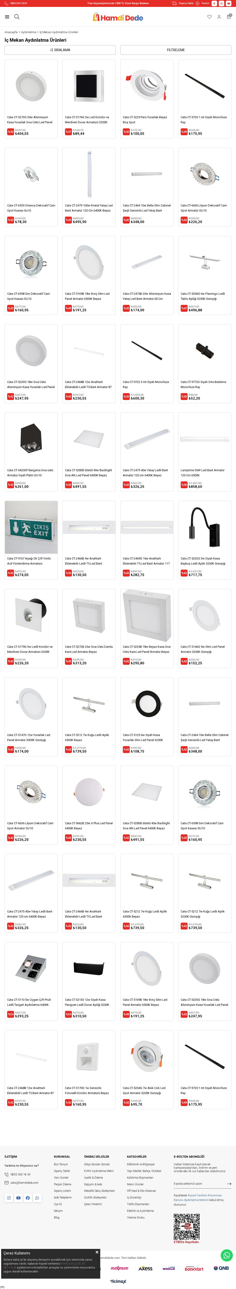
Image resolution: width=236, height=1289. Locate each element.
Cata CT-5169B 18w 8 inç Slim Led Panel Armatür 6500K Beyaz (87, 296)
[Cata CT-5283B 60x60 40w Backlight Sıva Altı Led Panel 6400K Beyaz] (89, 439)
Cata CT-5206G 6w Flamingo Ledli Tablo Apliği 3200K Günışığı (203, 296)
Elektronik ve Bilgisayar (141, 1164)
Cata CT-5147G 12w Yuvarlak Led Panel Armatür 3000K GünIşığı (28, 737)
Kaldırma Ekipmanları (140, 1177)
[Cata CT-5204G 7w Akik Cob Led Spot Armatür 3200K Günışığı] (147, 1056)
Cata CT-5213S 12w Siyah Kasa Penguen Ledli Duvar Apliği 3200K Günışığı (87, 1002)
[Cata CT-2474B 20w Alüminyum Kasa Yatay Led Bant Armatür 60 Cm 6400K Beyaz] (147, 262)
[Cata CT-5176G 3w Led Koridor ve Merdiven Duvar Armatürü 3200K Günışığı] (89, 86)
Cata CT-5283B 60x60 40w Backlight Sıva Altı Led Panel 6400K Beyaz (88, 472)
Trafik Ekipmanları (138, 1204)
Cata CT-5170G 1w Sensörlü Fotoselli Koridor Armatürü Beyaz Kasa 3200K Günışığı (87, 1091)
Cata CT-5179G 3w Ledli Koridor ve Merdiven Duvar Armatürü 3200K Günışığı (30, 649)
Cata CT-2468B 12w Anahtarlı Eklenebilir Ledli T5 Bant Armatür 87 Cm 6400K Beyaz (88, 385)
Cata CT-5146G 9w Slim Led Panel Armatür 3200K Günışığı (203, 649)
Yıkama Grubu (136, 1217)
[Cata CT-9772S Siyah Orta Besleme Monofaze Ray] (204, 350)
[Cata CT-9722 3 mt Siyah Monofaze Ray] (147, 350)
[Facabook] (28, 1198)
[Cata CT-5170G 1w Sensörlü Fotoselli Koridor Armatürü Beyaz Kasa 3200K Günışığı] (89, 1056)
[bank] (118, 1268)
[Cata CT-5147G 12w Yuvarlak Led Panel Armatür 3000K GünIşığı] (31, 703)
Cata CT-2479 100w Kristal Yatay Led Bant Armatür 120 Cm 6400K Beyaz (89, 208)
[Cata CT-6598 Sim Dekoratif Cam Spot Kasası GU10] (31, 262)
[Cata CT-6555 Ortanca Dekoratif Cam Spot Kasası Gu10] (31, 174)
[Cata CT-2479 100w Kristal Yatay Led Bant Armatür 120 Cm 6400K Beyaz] (89, 174)
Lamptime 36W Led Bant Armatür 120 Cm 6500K (202, 472)
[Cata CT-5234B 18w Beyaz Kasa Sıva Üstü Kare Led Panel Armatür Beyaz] (147, 615)
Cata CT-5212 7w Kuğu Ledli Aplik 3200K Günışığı (203, 914)
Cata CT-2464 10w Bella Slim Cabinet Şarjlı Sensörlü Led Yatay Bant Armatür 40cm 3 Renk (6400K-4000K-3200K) (147, 208)
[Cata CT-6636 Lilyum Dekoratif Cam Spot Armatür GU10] (204, 174)
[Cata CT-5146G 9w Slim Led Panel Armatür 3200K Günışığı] (204, 615)
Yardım (205, 3)
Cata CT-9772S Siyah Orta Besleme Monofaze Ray (203, 384)
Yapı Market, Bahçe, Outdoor (144, 1171)
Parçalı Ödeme (62, 1184)
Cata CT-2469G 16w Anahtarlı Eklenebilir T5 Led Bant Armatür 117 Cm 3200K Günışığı (146, 561)
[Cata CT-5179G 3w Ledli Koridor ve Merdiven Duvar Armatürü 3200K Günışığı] (31, 615)
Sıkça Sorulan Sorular (97, 1164)
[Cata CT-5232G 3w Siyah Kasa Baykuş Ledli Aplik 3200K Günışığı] (204, 527)
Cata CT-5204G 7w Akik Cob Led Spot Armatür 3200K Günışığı (144, 1090)
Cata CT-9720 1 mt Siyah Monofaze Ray (204, 119)
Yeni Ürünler (61, 1177)
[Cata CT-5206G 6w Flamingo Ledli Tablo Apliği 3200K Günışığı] (204, 262)
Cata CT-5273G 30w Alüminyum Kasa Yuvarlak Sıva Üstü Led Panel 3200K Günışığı (29, 120)
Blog (56, 1217)
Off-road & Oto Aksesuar (141, 1190)
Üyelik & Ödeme (93, 1177)
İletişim (58, 1210)
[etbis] (187, 1229)
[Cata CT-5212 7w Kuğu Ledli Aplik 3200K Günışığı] (204, 880)
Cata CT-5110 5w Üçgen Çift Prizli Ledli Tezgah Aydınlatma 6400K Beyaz (29, 1002)
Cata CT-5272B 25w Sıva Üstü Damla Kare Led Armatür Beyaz (89, 649)
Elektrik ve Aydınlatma (140, 1210)
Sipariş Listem (62, 1190)
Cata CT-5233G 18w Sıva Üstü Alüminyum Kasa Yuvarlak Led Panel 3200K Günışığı (31, 385)
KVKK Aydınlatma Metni (99, 1171)
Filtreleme (176, 50)
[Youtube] (18, 1198)
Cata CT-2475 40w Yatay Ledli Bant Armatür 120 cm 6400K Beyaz (145, 472)
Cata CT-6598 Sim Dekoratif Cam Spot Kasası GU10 (28, 296)
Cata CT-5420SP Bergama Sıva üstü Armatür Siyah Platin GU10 (30, 472)
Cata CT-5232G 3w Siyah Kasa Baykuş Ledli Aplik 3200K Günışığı (203, 561)
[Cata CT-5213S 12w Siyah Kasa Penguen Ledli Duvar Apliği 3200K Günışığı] (89, 968)
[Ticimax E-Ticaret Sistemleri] (118, 1282)
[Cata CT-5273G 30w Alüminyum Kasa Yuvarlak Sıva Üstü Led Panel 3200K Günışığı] (31, 86)
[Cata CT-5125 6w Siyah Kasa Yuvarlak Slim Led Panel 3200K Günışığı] (147, 703)
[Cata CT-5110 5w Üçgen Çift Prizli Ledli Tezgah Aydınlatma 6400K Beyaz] (31, 968)
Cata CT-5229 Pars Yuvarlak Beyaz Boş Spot (145, 119)
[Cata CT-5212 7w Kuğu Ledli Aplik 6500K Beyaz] (89, 703)
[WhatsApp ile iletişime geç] (227, 1255)
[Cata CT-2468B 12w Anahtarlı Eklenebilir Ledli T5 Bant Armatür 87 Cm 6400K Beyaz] (89, 350)
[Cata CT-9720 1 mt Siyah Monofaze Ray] (204, 86)
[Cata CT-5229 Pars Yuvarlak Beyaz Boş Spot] (147, 86)
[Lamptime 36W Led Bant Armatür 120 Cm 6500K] (204, 439)
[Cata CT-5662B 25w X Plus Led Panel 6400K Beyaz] (89, 792)
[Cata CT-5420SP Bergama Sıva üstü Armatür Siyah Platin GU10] (31, 439)
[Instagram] (9, 1198)
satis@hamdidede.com (24, 1182)
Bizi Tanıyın (61, 1164)
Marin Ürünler (135, 1184)
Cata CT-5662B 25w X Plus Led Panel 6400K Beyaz (89, 825)
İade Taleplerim (63, 1197)
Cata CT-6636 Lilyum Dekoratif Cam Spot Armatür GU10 (204, 208)
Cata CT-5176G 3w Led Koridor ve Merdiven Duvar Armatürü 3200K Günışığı (87, 120)
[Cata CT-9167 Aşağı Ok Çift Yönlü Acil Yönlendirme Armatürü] (31, 527)
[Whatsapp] (37, 1198)
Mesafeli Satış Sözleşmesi (99, 1190)
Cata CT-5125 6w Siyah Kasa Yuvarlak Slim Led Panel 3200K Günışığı (143, 738)
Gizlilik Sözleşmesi (95, 1197)
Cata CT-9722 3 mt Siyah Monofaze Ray (146, 384)
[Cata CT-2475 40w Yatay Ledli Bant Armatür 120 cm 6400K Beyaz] (147, 439)
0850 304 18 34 (18, 3)
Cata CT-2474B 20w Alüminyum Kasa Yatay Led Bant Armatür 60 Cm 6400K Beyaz (147, 296)
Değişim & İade (93, 1184)
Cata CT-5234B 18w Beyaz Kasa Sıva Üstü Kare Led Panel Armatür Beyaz (147, 649)
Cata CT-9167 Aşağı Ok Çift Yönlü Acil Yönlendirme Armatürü (29, 561)
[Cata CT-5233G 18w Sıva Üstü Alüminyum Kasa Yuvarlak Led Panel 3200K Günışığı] (31, 350)
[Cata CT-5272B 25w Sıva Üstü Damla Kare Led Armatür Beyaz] (89, 615)
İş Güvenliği (134, 1197)
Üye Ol (58, 1204)
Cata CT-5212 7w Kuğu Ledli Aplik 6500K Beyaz (87, 737)
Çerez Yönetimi (93, 1204)
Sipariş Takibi (186, 3)
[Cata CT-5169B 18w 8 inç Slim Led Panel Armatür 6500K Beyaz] (89, 262)
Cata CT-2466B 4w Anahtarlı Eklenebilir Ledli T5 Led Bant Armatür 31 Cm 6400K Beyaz (83, 561)
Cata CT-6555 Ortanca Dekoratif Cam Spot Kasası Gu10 (31, 208)
